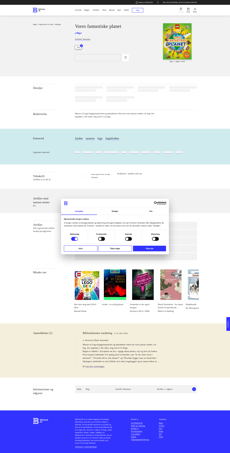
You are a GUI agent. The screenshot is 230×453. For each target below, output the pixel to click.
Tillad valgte (115, 248)
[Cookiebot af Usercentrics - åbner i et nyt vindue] (155, 203)
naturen (90, 138)
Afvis (80, 248)
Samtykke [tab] (79, 211)
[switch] (101, 239)
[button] (136, 389)
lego (100, 138)
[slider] (177, 43)
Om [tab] (150, 211)
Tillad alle (149, 248)
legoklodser (112, 138)
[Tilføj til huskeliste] (125, 57)
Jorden (79, 138)
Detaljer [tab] (115, 211)
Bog (78, 47)
